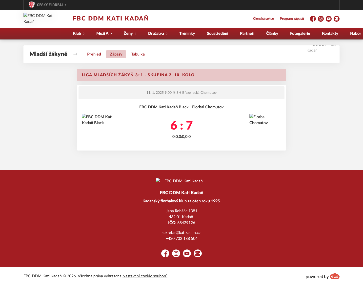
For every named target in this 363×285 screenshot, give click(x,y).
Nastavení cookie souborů (144, 276)
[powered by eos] (323, 276)
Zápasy (116, 54)
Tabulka (138, 54)
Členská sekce (263, 18)
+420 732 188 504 (182, 239)
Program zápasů (292, 18)
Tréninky (187, 34)
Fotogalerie (300, 34)
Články (272, 34)
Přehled (94, 54)
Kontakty (330, 34)
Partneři (247, 34)
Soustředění (217, 34)
